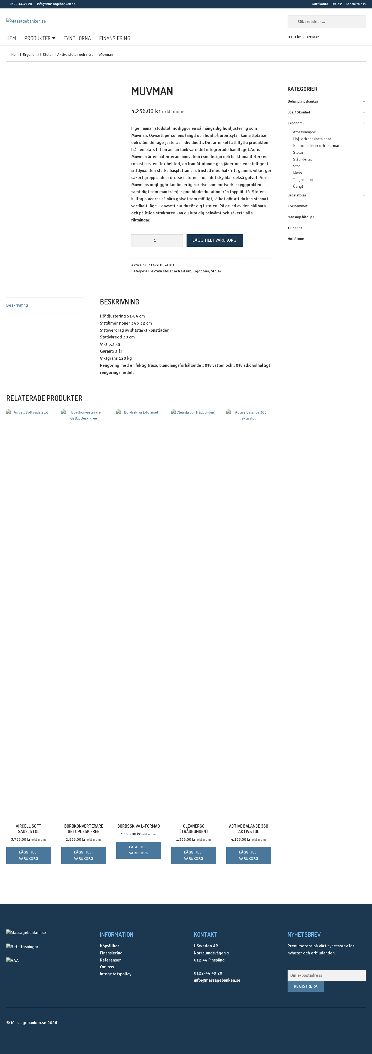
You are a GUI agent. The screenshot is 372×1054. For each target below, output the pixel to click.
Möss (297, 173)
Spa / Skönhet (299, 112)
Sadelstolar (297, 195)
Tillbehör (295, 228)
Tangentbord (303, 179)
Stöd (297, 166)
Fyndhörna (77, 38)
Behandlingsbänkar (303, 101)
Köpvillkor (109, 946)
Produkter (37, 38)
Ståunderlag (303, 159)
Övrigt (298, 186)
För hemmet (297, 206)
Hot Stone (296, 238)
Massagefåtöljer (301, 217)
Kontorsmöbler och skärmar (316, 145)
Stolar (48, 54)
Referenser (110, 960)
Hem (11, 38)
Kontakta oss (356, 4)
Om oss (337, 4)
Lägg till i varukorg (214, 240)
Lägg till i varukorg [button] (28, 855)
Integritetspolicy (115, 974)
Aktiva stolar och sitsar (76, 54)
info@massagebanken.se (56, 4)
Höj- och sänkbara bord (312, 139)
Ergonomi (31, 54)
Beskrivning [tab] (17, 305)
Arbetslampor (304, 132)
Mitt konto (320, 4)
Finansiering (114, 38)
